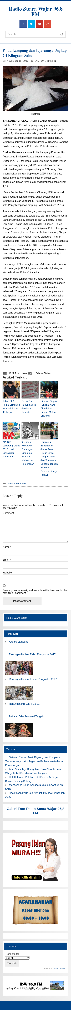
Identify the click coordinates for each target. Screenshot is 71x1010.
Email (7, 559)
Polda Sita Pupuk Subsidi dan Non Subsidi (29, 406)
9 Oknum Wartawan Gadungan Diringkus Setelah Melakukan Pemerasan (28, 453)
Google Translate (59, 968)
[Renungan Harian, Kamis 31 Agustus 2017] (19, 699)
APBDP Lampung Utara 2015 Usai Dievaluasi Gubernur (11, 449)
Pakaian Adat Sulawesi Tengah (26, 716)
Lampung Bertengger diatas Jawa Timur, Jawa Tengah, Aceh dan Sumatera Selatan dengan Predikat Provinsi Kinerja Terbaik (49, 458)
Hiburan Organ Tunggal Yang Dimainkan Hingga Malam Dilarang (48, 408)
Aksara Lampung (18, 641)
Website (7, 572)
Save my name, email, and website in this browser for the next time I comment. (35, 591)
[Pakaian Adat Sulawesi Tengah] (19, 737)
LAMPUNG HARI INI (45, 61)
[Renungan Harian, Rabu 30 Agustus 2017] (19, 675)
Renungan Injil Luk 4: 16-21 (24, 703)
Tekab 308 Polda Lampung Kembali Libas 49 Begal (11, 406)
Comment (8, 513)
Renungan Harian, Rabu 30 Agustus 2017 (32, 654)
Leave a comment (16, 483)
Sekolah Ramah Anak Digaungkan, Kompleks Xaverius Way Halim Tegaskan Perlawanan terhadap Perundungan (34, 761)
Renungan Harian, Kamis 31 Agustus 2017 (33, 679)
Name (7, 546)
